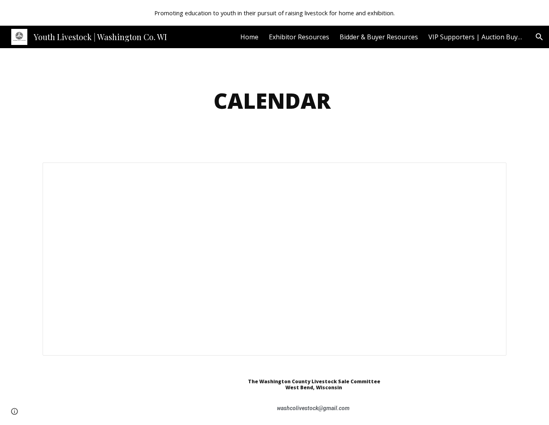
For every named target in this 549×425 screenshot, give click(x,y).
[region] (274, 13)
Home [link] (249, 37)
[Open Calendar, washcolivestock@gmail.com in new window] (491, 173)
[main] (274, 100)
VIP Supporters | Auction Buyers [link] (476, 37)
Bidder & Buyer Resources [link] (379, 37)
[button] (539, 37)
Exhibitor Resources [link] (299, 37)
